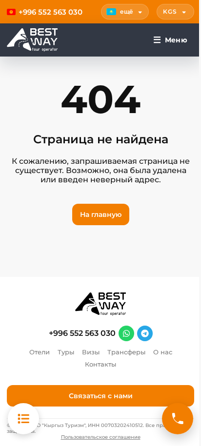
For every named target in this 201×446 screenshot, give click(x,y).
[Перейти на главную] (32, 40)
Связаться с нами (101, 395)
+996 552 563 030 (82, 333)
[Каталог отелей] (23, 418)
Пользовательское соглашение (101, 437)
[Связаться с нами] (177, 418)
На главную (100, 214)
